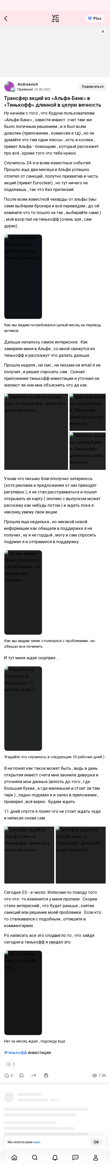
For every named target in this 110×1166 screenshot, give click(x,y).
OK (96, 1142)
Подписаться (92, 86)
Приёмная (25, 89)
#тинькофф (15, 1052)
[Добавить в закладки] (21, 1075)
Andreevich (27, 84)
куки (36, 1142)
